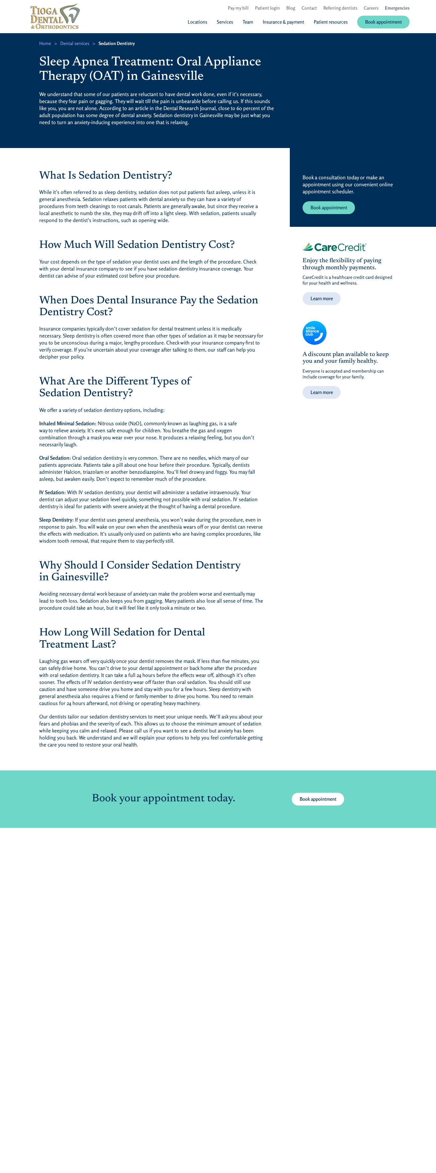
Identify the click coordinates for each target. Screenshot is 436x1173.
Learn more (322, 298)
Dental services (74, 43)
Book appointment (329, 207)
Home (45, 43)
